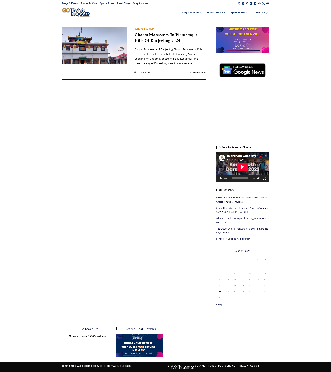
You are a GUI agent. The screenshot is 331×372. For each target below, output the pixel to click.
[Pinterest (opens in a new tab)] (247, 3)
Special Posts (106, 3)
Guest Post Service (222, 366)
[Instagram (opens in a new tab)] (251, 3)
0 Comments (144, 72)
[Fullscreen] (264, 178)
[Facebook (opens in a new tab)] (243, 3)
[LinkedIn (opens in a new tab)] (255, 3)
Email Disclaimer (196, 366)
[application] (242, 167)
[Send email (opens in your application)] (267, 3)
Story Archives (140, 3)
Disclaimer (175, 366)
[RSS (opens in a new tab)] (263, 3)
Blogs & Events (70, 3)
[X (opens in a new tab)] (239, 3)
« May (219, 304)
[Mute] (259, 178)
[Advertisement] (242, 113)
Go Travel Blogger (118, 366)
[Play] (220, 178)
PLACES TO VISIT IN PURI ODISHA (233, 239)
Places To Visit (89, 3)
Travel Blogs (123, 3)
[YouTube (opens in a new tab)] (259, 3)
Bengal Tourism (144, 28)
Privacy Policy (247, 366)
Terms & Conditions (181, 368)
